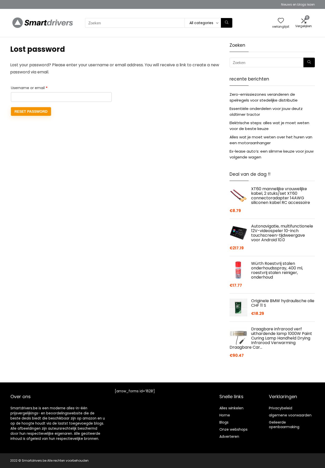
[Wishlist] (281, 21)
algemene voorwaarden (290, 415)
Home (224, 415)
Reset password (30, 111)
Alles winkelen (231, 408)
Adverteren (229, 436)
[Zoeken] (226, 23)
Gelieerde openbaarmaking (284, 424)
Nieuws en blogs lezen (298, 4)
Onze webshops (233, 429)
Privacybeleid (280, 408)
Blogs (224, 422)
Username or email (37, 87)
